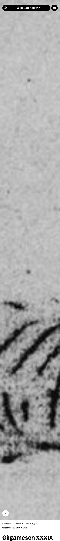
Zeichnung (29, 523)
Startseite (7, 523)
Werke (18, 523)
